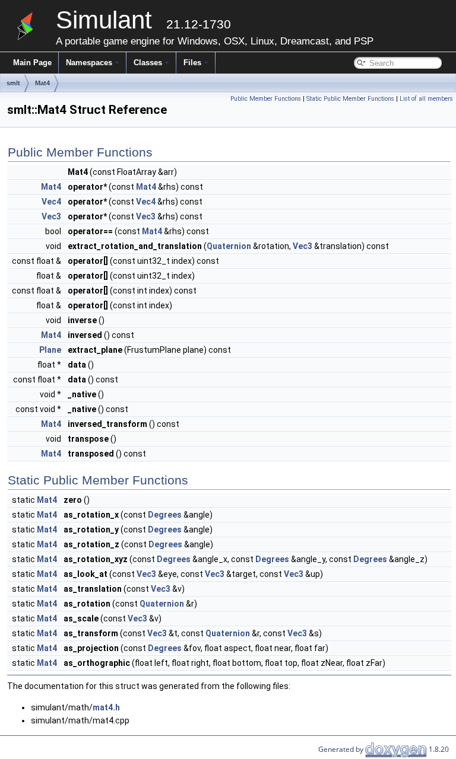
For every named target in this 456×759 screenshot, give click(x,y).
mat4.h (106, 707)
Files (192, 62)
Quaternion (229, 246)
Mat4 (42, 83)
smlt (13, 83)
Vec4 (51, 201)
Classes (148, 62)
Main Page (32, 62)
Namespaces (89, 62)
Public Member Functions (265, 99)
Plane (50, 350)
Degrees (165, 514)
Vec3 (51, 216)
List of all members (426, 99)
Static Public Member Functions (350, 99)
